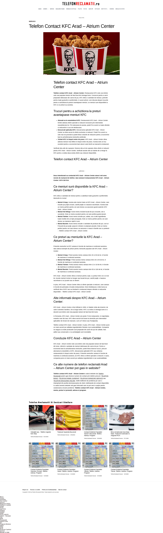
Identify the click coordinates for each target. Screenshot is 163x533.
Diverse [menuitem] (2, 531)
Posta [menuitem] (1, 507)
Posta (85, 9)
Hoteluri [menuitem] (2, 510)
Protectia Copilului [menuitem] (5, 529)
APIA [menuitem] (1, 527)
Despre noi (25, 489)
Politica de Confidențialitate (49, 489)
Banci (39, 9)
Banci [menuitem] (1, 497)
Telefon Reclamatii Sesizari (37, 436)
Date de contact (62, 489)
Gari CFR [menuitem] (3, 509)
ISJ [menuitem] (1, 522)
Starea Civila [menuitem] (4, 521)
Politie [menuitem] (2, 506)
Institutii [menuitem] (2, 512)
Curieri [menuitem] (2, 498)
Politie (80, 9)
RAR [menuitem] (1, 518)
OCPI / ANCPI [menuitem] (4, 514)
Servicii (52, 9)
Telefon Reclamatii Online (38, 492)
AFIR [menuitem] (1, 528)
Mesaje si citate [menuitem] (4, 532)
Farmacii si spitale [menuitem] (5, 505)
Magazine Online (60, 9)
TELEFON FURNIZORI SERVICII (91, 378)
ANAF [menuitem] (2, 513)
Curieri (45, 9)
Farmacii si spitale (71, 9)
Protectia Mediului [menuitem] (5, 524)
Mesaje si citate (120, 9)
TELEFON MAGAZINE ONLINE (64, 381)
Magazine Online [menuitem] (5, 503)
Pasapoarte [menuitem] (3, 520)
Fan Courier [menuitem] (3, 501)
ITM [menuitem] (1, 517)
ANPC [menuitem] (2, 525)
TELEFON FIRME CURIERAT (69, 378)
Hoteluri (97, 9)
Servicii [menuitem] (2, 502)
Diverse (112, 9)
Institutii (104, 9)
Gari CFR (91, 9)
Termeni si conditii (35, 489)
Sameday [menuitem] (3, 499)
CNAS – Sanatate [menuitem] (5, 516)
